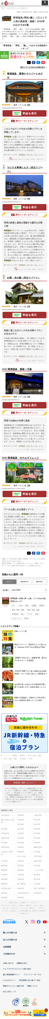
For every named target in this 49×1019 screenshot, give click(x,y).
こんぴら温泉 (38, 870)
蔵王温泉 (4, 829)
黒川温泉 (37, 879)
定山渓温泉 (5, 815)
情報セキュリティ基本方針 (13, 986)
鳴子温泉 (37, 820)
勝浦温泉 (4, 870)
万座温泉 (20, 833)
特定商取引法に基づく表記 (29, 980)
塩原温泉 (20, 838)
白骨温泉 (4, 843)
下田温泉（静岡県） (6, 853)
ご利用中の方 (9, 953)
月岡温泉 (20, 843)
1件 (28, 397)
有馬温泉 (20, 865)
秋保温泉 (20, 824)
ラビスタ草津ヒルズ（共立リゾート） (25, 169)
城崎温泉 (4, 865)
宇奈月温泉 (38, 856)
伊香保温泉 (5, 833)
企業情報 (7, 946)
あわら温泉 (21, 856)
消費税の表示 (22, 963)
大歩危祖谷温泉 (23, 893)
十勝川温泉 (38, 815)
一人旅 (20, 605)
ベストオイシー (15, 908)
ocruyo (21, 905)
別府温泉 (20, 879)
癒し (22, 614)
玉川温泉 (37, 884)
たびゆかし (13, 910)
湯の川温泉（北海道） (7, 821)
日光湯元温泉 (6, 888)
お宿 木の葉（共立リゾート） (23, 277)
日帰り (26, 618)
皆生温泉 (37, 875)
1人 (13, 605)
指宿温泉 (20, 897)
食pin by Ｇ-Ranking (38, 910)
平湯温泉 (20, 861)
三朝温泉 (4, 875)
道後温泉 (20, 870)
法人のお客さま (10, 939)
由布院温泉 (38, 893)
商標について (32, 986)
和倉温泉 (20, 852)
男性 (26, 605)
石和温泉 (37, 843)
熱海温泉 (4, 897)
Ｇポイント (34, 902)
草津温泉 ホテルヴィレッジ (23, 458)
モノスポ (25, 908)
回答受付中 (24, 582)
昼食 (36, 614)
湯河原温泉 (5, 847)
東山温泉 (37, 824)
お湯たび (28, 905)
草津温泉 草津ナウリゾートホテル (25, 75)
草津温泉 (15, 614)
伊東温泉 (20, 847)
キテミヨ (5, 908)
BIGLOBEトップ (9, 991)
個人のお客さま (10, 932)
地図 (25, 108)
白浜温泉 (37, 865)
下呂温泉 (4, 861)
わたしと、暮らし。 (39, 905)
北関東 (34, 605)
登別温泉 (20, 815)
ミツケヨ (5, 910)
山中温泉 (37, 852)
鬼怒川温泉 (5, 838)
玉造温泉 (20, 875)
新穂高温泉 (38, 861)
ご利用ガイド (24, 902)
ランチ (30, 614)
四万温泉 (37, 833)
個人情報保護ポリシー (12, 974)
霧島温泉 (4, 884)
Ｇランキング (5, 905)
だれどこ (14, 905)
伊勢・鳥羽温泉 (39, 888)
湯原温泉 (4, 879)
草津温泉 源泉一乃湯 (20, 369)
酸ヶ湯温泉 (21, 884)
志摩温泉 (4, 893)
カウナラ (41, 908)
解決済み (39, 582)
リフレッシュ (16, 618)
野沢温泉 (37, 838)
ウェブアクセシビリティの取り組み (17, 969)
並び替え (6, 590)
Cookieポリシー (9, 980)
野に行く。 (33, 908)
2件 (28, 306)
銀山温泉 (20, 829)
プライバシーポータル (32, 974)
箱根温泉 (20, 888)
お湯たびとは (13, 902)
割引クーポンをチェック (27, 121)
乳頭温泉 (20, 820)
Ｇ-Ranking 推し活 (24, 910)
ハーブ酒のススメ (23, 913)
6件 (28, 199)
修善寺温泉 (38, 847)
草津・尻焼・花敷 (18, 610)
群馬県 (41, 605)
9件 (28, 105)
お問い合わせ (8, 963)
